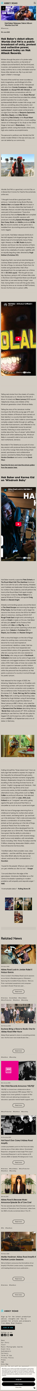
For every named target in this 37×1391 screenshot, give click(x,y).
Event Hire (5, 1349)
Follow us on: (7, 1332)
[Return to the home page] (17, 1310)
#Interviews (4, 998)
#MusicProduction (6, 1000)
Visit (3, 1345)
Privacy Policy (7, 1358)
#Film (2, 1228)
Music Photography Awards (12, 1347)
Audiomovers (6, 1351)
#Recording (24, 1000)
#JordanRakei (13, 998)
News (3, 1340)
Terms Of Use (6, 1355)
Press (3, 1360)
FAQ (2, 1362)
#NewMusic (16, 1000)
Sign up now (8, 1328)
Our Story (5, 1342)
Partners (4, 1353)
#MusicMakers (22, 998)
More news (18, 1295)
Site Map (4, 1364)
